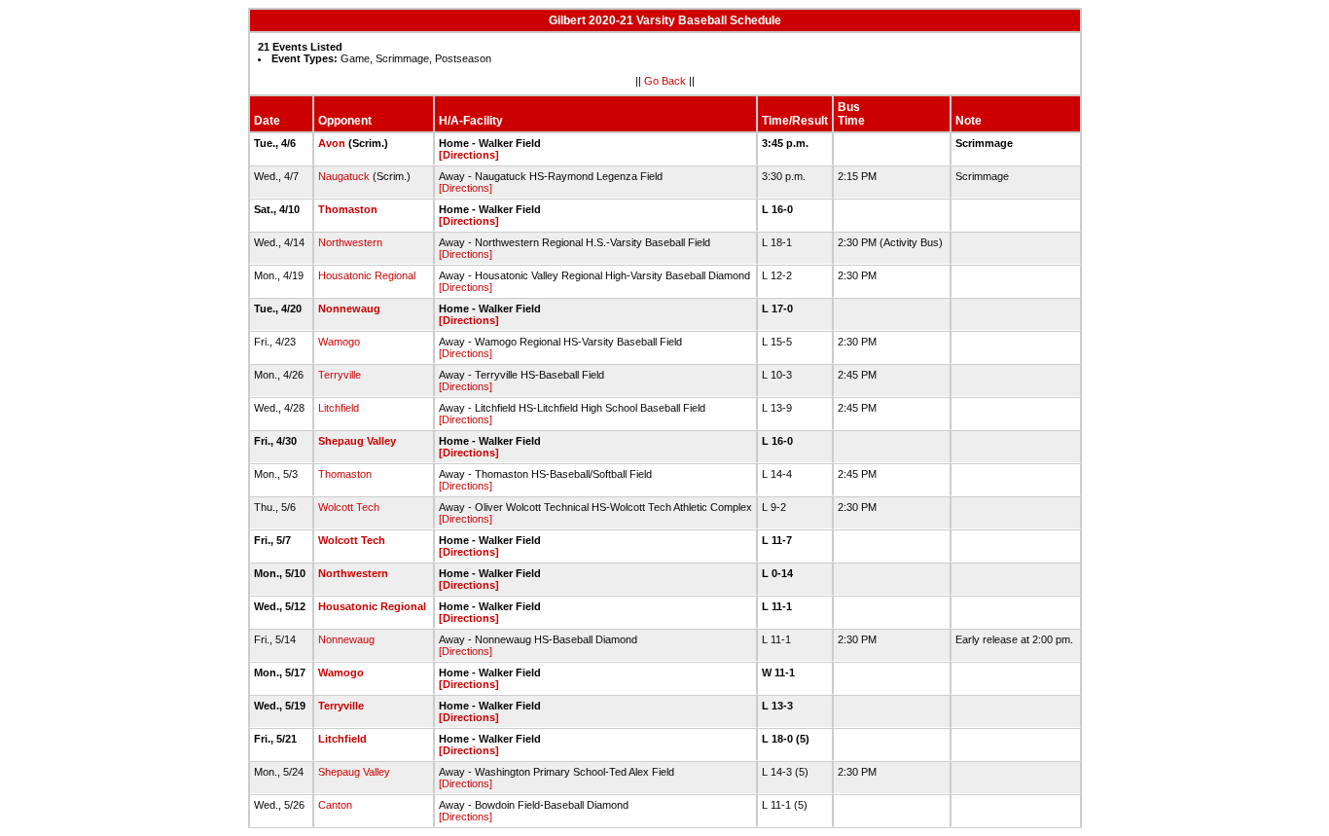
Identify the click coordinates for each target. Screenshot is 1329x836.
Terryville (339, 375)
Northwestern (350, 242)
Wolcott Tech (348, 507)
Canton (335, 805)
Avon (331, 143)
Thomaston (347, 209)
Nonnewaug (349, 308)
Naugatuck (344, 176)
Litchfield (338, 408)
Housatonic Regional (366, 275)
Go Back (665, 81)
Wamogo (339, 341)
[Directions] (469, 155)
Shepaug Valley (357, 441)
